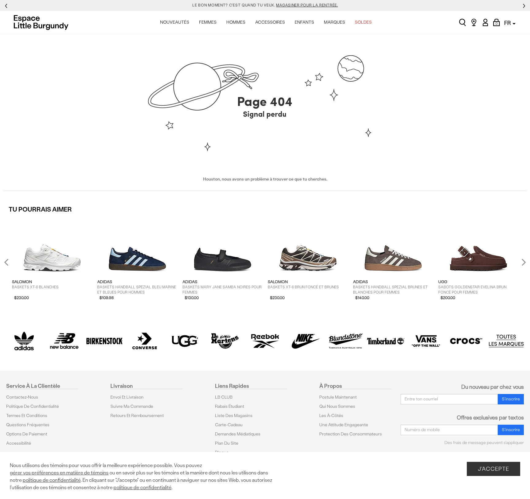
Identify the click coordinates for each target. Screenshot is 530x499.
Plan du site (226, 443)
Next (522, 261)
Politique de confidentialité (32, 406)
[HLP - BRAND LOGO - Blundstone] (345, 341)
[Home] (42, 22)
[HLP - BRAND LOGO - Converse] (145, 341)
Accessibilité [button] (18, 443)
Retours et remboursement (137, 415)
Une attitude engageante (343, 424)
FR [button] (508, 23)
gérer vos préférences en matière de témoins (59, 473)
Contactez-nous (22, 397)
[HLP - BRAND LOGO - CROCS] (466, 341)
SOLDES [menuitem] (363, 22)
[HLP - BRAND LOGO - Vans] (426, 341)
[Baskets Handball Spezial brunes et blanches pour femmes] (393, 245)
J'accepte (493, 469)
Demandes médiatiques (237, 434)
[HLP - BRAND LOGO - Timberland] (386, 341)
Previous (10, 264)
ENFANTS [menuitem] (304, 22)
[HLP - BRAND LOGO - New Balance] (64, 341)
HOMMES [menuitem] (235, 22)
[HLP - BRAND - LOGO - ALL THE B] (506, 341)
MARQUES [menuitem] (334, 22)
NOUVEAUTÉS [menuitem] (174, 22)
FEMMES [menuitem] (208, 22)
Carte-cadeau (229, 424)
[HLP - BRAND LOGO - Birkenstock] (104, 341)
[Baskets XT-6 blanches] (52, 245)
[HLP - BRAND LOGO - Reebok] (265, 341)
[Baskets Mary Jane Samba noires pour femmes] (222, 245)
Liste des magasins (233, 415)
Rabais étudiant (229, 406)
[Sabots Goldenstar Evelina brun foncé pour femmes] (478, 245)
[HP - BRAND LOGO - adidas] (24, 341)
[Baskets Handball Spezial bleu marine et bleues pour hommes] (137, 245)
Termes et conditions (26, 415)
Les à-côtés (331, 415)
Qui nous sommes (337, 406)
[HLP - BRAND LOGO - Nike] (305, 341)
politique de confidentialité (52, 480)
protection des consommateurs (350, 434)
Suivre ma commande (131, 406)
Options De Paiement (26, 434)
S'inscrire (511, 399)
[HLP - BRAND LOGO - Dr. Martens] (225, 341)
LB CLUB (223, 397)
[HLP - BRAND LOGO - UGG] (185, 341)
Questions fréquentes (27, 424)
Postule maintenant (338, 397)
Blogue (222, 452)
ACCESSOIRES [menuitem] (270, 22)
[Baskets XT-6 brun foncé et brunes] (308, 245)
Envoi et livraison (127, 397)
